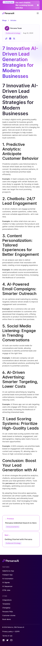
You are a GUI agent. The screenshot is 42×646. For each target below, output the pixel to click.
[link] (21, 5)
